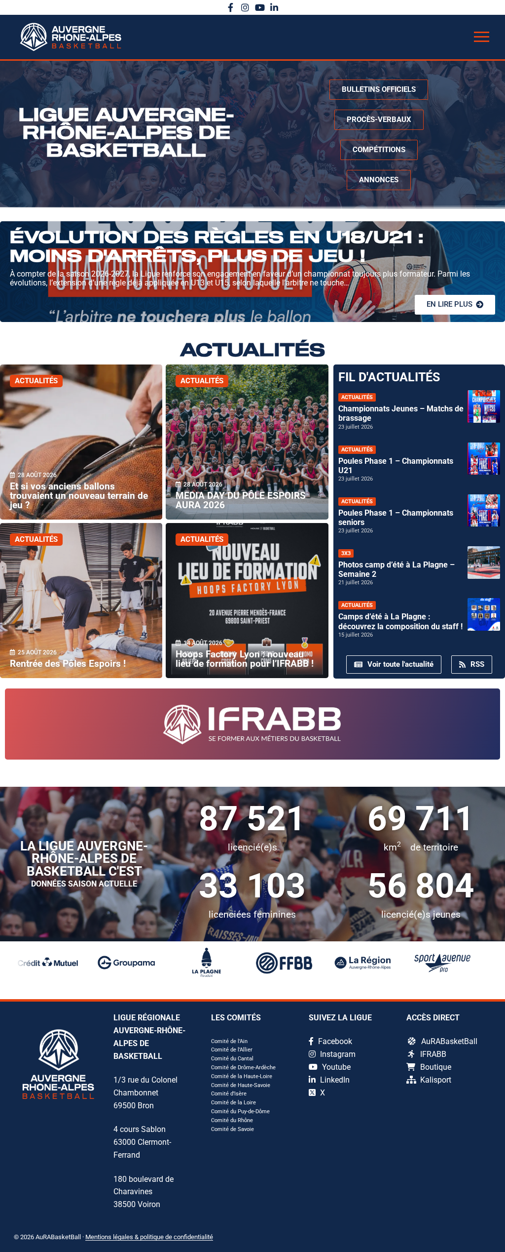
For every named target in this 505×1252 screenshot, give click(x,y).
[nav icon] (481, 37)
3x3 (346, 553)
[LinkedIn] (274, 7)
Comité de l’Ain (229, 1041)
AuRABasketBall (449, 1041)
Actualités (36, 380)
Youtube (335, 1067)
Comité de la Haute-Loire (241, 1076)
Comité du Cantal (232, 1058)
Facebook (334, 1041)
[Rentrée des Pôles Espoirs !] (81, 600)
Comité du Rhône (232, 1120)
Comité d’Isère (229, 1093)
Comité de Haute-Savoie (240, 1085)
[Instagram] (245, 7)
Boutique (435, 1067)
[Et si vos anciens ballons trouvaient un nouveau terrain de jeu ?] (81, 442)
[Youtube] (259, 7)
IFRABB (433, 1054)
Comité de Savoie (232, 1129)
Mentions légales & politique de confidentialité (149, 1237)
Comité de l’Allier (231, 1050)
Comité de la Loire (233, 1102)
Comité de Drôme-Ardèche (243, 1067)
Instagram (337, 1054)
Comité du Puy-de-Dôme (240, 1111)
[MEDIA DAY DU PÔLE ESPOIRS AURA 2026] (247, 442)
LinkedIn (334, 1080)
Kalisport (435, 1080)
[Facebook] (230, 7)
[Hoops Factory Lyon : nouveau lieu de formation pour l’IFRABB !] (247, 600)
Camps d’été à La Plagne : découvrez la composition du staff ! (400, 621)
